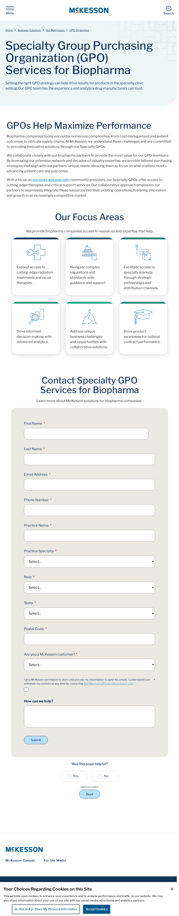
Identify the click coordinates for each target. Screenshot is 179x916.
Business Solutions (29, 30)
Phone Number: (38, 500)
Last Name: (34, 449)
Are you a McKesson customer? (50, 654)
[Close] (172, 889)
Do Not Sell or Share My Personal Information (46, 909)
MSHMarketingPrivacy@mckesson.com (108, 683)
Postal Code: (35, 629)
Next (89, 794)
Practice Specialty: (40, 551)
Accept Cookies (97, 909)
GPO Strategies (79, 30)
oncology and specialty (51, 180)
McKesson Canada (20, 860)
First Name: (34, 423)
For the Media (55, 860)
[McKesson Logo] (89, 849)
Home (9, 30)
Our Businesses (55, 30)
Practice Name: (37, 525)
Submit (36, 740)
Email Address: (37, 474)
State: (30, 603)
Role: (29, 577)
